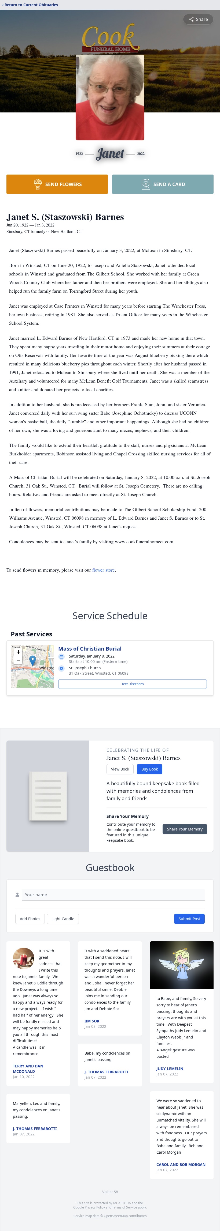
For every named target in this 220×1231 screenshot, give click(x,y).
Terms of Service (124, 1207)
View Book (120, 769)
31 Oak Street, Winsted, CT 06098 (99, 673)
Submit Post (189, 918)
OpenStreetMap (116, 1216)
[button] (32, 660)
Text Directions (133, 684)
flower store (103, 570)
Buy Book (149, 769)
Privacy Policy (95, 1207)
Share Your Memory (185, 829)
